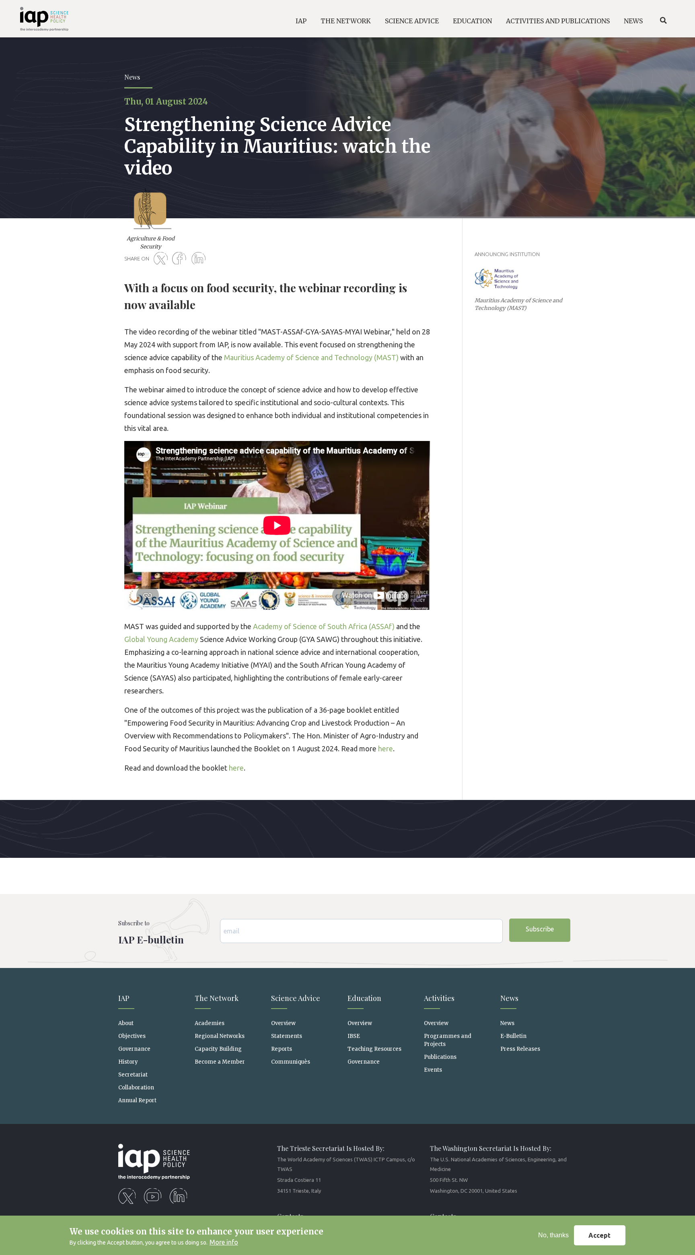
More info (224, 1242)
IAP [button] (301, 21)
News (507, 1023)
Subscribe (540, 929)
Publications (440, 1057)
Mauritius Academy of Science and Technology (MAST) (311, 357)
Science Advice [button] (412, 21)
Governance (134, 1049)
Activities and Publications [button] (558, 21)
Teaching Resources (374, 1049)
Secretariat (133, 1074)
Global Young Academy (161, 639)
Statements (286, 1036)
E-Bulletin (513, 1036)
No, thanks (553, 1235)
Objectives (132, 1036)
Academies (209, 1023)
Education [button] (472, 21)
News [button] (633, 21)
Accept (599, 1235)
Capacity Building (218, 1049)
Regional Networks (220, 1036)
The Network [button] (346, 21)
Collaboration (136, 1087)
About (126, 1023)
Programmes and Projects (447, 1040)
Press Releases (520, 1049)
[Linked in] (200, 259)
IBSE (354, 1036)
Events (433, 1069)
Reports (281, 1049)
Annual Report (137, 1100)
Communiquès (290, 1061)
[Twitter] (162, 259)
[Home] (37, 20)
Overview (283, 1023)
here (385, 748)
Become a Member (220, 1061)
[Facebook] (181, 259)
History (128, 1061)
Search (663, 20)
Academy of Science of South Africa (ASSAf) (324, 626)
